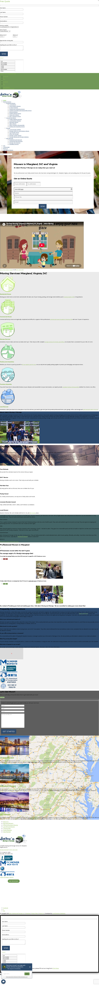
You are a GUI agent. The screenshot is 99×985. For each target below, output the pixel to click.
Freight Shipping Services (15, 119)
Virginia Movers (7, 758)
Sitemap (28, 913)
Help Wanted (6, 87)
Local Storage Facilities (15, 129)
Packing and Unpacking (7, 361)
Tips (4, 145)
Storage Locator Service (15, 135)
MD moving (33, 513)
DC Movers (5, 814)
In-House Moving (13, 107)
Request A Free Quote (8, 88)
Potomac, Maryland (13, 789)
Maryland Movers (8, 786)
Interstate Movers (13, 122)
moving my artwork (22, 536)
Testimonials (6, 147)
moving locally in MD (69, 297)
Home (4, 100)
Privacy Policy (34, 913)
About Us (5, 148)
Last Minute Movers (8, 150)
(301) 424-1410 (13, 850)
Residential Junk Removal (15, 140)
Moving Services (7, 102)
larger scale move (83, 613)
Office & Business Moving (10, 825)
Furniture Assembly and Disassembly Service (20, 110)
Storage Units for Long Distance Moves (19, 131)
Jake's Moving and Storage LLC (17, 913)
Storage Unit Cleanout (14, 142)
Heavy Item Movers (14, 115)
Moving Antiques (13, 112)
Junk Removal (9, 138)
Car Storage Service (14, 132)
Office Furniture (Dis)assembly (16, 125)
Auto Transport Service (15, 116)
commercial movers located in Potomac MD (61, 319)
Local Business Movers (15, 121)
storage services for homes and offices (54, 342)
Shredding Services (14, 144)
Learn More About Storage (6, 465)
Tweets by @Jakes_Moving (6, 877)
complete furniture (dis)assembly (70, 387)
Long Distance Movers (15, 106)
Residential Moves (10, 103)
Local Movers (12, 104)
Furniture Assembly (6, 384)
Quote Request (7, 830)
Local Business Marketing (58, 913)
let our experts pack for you (29, 364)
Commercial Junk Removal (15, 141)
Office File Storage (14, 134)
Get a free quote (4, 463)
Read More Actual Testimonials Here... (9, 541)
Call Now (2, 697)
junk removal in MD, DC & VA (90, 409)
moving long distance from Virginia (29, 760)
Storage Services (5, 339)
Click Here (56, 968)
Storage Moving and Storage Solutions (19, 137)
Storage (8, 128)
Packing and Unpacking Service (17, 109)
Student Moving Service (15, 113)
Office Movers (12, 123)
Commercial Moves (11, 118)
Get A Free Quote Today (6, 270)
